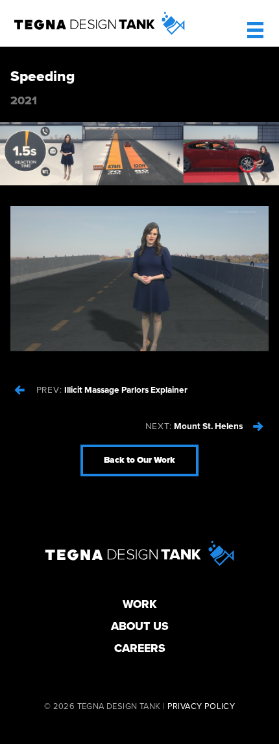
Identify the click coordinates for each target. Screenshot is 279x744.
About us (140, 626)
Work (140, 604)
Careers (139, 648)
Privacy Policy (201, 706)
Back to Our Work (139, 460)
